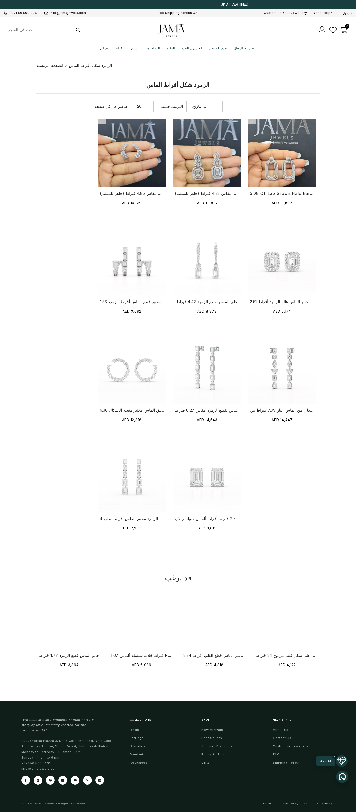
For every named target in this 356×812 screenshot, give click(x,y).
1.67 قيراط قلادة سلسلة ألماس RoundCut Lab (142, 655)
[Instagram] (38, 780)
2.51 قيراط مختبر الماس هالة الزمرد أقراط (282, 301)
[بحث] (44, 29)
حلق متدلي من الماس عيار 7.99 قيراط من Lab (282, 410)
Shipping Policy (286, 762)
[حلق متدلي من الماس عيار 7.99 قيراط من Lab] (282, 370)
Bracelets (138, 746)
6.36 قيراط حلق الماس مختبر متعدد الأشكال (132, 410)
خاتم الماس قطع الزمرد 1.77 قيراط (69, 655)
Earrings (137, 738)
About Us (280, 729)
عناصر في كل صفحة (111, 106)
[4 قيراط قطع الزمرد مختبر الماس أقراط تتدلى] (132, 478)
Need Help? (322, 13)
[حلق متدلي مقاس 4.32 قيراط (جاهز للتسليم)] (207, 153)
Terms (267, 803)
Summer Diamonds (217, 746)
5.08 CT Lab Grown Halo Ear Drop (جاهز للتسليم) (282, 193)
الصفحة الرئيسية (49, 65)
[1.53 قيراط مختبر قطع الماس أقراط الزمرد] (132, 261)
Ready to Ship (213, 754)
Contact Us (282, 738)
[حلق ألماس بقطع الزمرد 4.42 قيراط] (207, 261)
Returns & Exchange (319, 803)
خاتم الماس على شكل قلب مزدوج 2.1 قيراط (287, 655)
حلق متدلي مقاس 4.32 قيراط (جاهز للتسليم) (207, 193)
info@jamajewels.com (68, 13)
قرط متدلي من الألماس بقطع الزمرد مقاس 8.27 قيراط (207, 410)
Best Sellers (211, 738)
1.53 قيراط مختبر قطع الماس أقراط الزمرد (132, 301)
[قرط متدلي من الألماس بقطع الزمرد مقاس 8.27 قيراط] (207, 370)
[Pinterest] (50, 780)
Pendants (137, 754)
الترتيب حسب (171, 106)
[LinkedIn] (99, 780)
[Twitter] (87, 780)
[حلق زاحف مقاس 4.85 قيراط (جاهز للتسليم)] (132, 153)
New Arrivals (212, 729)
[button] (143, 106)
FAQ (276, 754)
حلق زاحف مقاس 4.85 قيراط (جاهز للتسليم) (132, 193)
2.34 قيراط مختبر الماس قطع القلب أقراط (214, 655)
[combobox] (38, 29)
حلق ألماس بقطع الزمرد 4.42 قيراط (207, 301)
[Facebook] (25, 780)
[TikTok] (62, 780)
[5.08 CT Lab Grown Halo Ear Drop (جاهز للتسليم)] (282, 153)
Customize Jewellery (290, 746)
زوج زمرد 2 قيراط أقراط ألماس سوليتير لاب (207, 518)
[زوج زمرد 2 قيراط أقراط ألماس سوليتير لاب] (207, 478)
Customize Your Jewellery (285, 13)
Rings (134, 729)
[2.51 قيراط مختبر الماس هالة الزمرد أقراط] (282, 261)
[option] (178, 4)
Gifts (205, 762)
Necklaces (138, 762)
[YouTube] (75, 780)
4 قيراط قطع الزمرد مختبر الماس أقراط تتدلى (132, 518)
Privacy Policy (288, 803)
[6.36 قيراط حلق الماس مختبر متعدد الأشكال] (132, 370)
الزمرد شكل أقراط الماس (90, 65)
